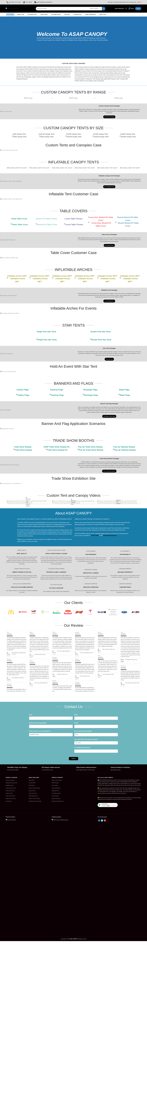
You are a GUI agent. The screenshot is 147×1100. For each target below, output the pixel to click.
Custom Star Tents (10, 790)
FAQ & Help (31, 785)
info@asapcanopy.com (110, 535)
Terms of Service (33, 793)
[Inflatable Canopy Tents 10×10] (17, 167)
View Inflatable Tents (109, 186)
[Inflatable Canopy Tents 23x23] (107, 167)
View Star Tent (109, 359)
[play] (28, 502)
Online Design (55, 782)
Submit (73, 758)
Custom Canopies (10, 780)
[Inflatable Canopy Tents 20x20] (85, 167)
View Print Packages (109, 116)
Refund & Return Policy (34, 788)
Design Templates (56, 798)
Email (76, 714)
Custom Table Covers (11, 788)
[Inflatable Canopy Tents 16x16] (62, 167)
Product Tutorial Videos (34, 798)
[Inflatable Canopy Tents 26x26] (130, 167)
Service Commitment (57, 780)
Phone (76, 723)
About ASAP (32, 780)
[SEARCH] (103, 8)
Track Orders (55, 785)
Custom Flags (9, 793)
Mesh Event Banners (11, 798)
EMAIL (138, 8)
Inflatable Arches (10, 785)
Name (31, 714)
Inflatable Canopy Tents (11, 782)
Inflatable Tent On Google (35, 801)
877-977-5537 (95, 535)
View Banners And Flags (109, 416)
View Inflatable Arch (109, 301)
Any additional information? (82, 747)
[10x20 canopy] (118, 98)
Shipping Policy (55, 790)
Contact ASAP (32, 782)
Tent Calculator (55, 795)
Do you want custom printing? (83, 731)
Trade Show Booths (10, 795)
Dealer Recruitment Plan (58, 801)
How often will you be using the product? (86, 739)
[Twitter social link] (102, 820)
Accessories (9, 801)
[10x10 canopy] (28, 98)
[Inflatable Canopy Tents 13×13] (40, 167)
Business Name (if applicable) (37, 723)
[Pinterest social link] (105, 820)
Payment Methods (56, 788)
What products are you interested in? (40, 731)
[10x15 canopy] (73, 98)
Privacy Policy (32, 790)
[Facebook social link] (99, 820)
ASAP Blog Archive (33, 795)
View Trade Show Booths (109, 471)
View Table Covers (109, 245)
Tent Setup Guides (56, 793)
